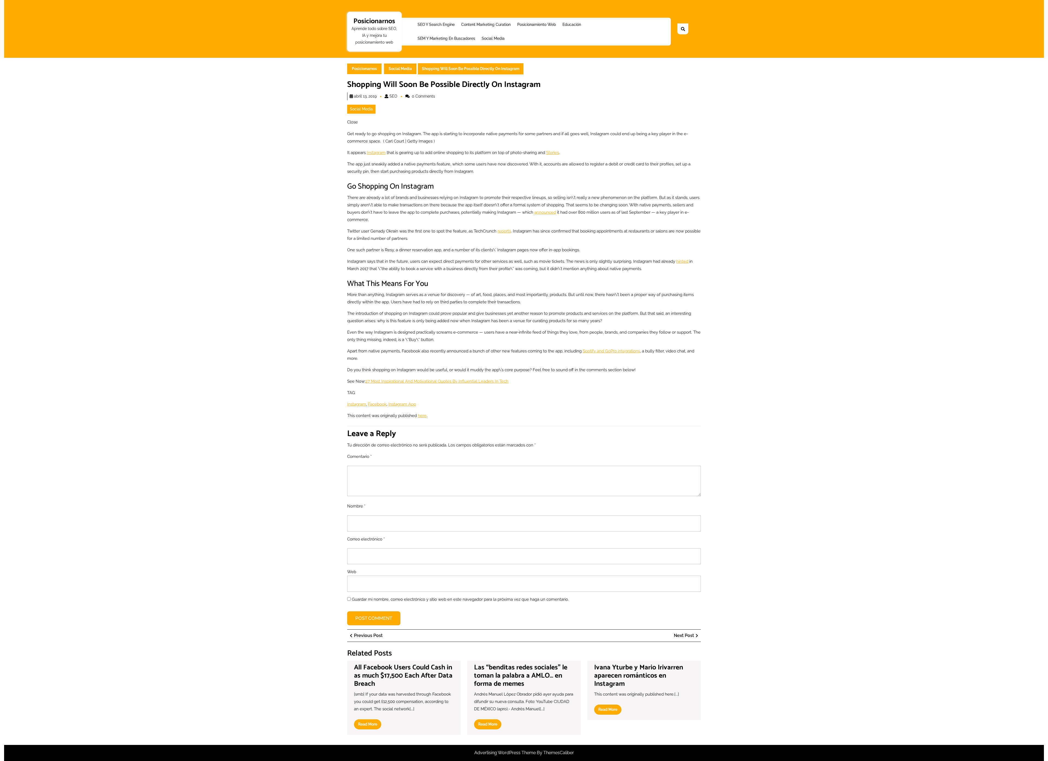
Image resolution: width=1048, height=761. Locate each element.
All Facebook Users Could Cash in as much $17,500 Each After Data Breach (403, 676)
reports (504, 231)
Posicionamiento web (536, 24)
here (422, 415)
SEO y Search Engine (436, 24)
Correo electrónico (366, 539)
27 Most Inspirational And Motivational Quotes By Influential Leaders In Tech (436, 381)
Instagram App (402, 404)
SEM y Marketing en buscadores (446, 38)
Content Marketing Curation (486, 24)
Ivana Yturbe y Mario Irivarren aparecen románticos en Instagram (638, 676)
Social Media (493, 38)
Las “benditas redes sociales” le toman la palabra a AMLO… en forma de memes (520, 676)
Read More (369, 725)
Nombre (356, 506)
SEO (393, 96)
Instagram (376, 152)
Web (351, 571)
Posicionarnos (374, 21)
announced (545, 212)
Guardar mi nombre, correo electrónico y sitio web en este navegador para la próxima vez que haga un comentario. (460, 599)
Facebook (377, 404)
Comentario (359, 456)
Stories (552, 152)
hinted (682, 261)
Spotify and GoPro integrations (611, 351)
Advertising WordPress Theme (505, 752)
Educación (571, 24)
